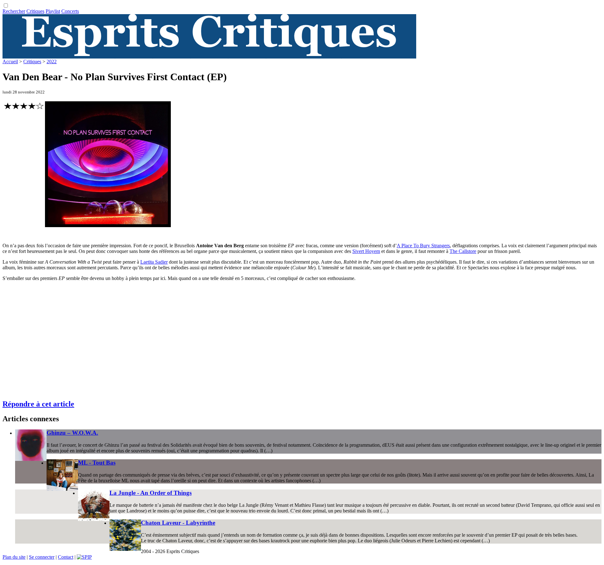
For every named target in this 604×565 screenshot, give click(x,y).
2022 (52, 61)
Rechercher (14, 11)
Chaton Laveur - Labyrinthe (178, 522)
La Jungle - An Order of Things (150, 492)
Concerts (70, 11)
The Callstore (463, 251)
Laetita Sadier (154, 262)
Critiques (35, 11)
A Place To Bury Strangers (423, 245)
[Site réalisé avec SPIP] (84, 557)
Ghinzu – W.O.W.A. (72, 432)
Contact (65, 557)
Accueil (10, 61)
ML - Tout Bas (96, 462)
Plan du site (14, 557)
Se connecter (41, 557)
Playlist (53, 11)
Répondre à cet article (38, 404)
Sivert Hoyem (366, 251)
